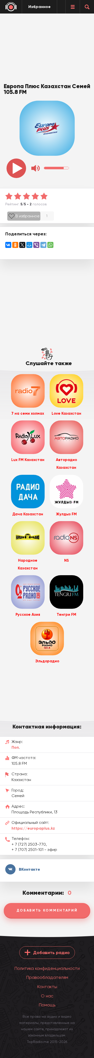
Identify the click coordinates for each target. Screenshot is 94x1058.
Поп (15, 747)
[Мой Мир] (29, 245)
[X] (22, 245)
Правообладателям (47, 977)
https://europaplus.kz (33, 828)
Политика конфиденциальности (47, 968)
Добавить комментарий (47, 910)
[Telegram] (43, 245)
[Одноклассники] (15, 245)
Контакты (47, 986)
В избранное (28, 216)
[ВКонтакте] (8, 245)
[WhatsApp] (50, 245)
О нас (47, 995)
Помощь (47, 1004)
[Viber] (36, 245)
